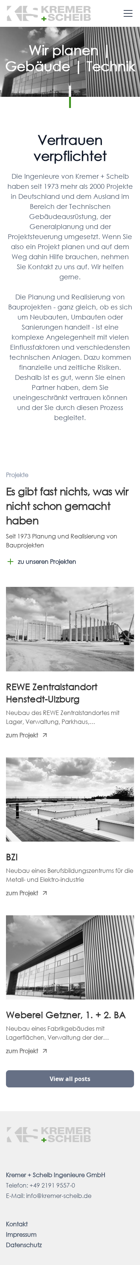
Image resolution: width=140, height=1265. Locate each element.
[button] (126, 13)
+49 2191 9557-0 (52, 1185)
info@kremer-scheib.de (58, 1195)
